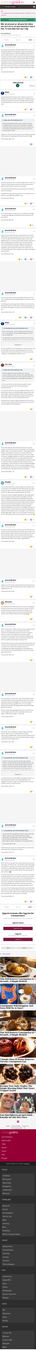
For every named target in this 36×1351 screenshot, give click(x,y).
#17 (34, 728)
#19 (34, 826)
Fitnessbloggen (9, 1264)
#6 (34, 231)
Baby (4, 1220)
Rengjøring (7, 1186)
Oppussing (7, 1183)
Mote (4, 1304)
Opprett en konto (18, 928)
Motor (5, 1327)
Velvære (6, 1261)
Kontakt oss (25, 1126)
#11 (34, 483)
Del (9, 948)
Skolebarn (6, 1231)
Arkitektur (6, 1176)
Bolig (4, 1170)
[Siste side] (34, 40)
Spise (5, 1283)
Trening (5, 1257)
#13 (34, 581)
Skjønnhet (6, 1313)
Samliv (4, 1148)
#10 (34, 444)
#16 (34, 694)
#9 (34, 365)
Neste (30, 40)
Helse (4, 1151)
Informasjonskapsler (16, 1128)
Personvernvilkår (16, 1126)
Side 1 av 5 (18, 40)
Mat (3, 1155)
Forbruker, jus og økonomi (13, 35)
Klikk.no (26, 1164)
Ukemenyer (7, 1276)
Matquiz (6, 1298)
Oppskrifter (7, 1280)
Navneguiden (8, 1213)
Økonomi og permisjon (11, 1234)
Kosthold (6, 1253)
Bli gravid (6, 1206)
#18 (34, 753)
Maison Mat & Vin (9, 1294)
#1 (34, 46)
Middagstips (7, 1291)
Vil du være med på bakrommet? (18, 19)
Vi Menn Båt (7, 1340)
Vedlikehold (7, 1190)
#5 (34, 209)
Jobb (4, 1144)
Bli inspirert (7, 1179)
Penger (4, 1158)
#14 (34, 603)
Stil (4, 1310)
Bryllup (5, 1321)
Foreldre (6, 1200)
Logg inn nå (18, 939)
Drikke (5, 1287)
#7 (34, 294)
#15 (34, 625)
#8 (34, 323)
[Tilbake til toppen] (18, 1121)
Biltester (6, 1336)
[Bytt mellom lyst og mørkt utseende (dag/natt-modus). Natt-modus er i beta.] (24, 1128)
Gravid (5, 1209)
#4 (34, 179)
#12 (34, 526)
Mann (5, 1317)
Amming (6, 1223)
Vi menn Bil (7, 1333)
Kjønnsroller (6, 1140)
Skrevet (10, 46)
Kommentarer (7, 1137)
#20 (34, 859)
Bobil (4, 1347)
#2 (34, 93)
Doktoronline (8, 1246)
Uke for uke (7, 1216)
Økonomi (6, 1193)
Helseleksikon (8, 1250)
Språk (7, 1126)
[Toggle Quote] (3, 120)
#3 (34, 115)
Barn (4, 1227)
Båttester (6, 1343)
